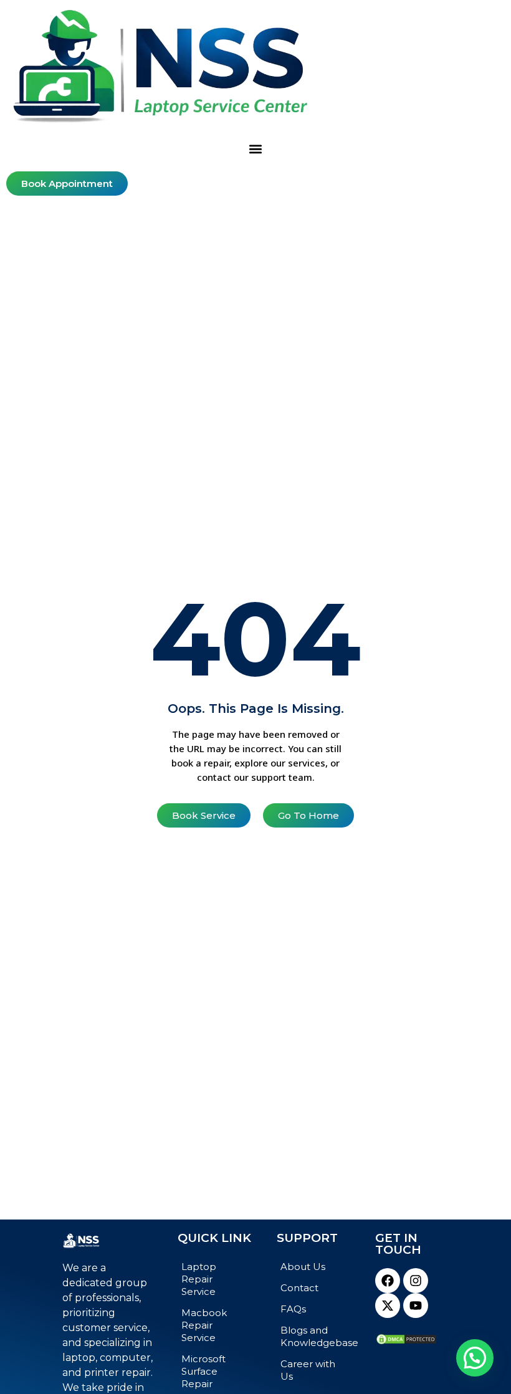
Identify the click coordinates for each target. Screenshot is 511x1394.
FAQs (293, 1309)
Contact (299, 1288)
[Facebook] (387, 1280)
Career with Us (307, 1370)
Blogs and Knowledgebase (315, 1336)
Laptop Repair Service (198, 1279)
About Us (302, 1266)
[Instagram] (415, 1280)
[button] (256, 148)
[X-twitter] (387, 1305)
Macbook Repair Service (204, 1325)
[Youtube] (415, 1305)
